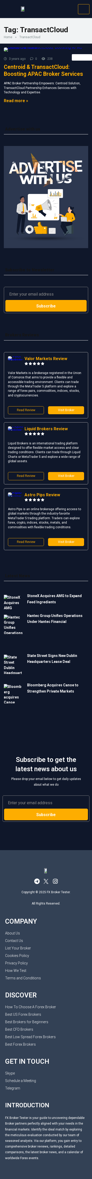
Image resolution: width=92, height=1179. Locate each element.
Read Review (26, 410)
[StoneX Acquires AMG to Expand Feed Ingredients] (13, 602)
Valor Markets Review (46, 358)
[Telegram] (37, 881)
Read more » (16, 100)
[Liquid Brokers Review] (16, 430)
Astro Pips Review (42, 494)
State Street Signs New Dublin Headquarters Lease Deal (52, 659)
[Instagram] (55, 881)
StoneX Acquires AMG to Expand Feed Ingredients (54, 599)
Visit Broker (66, 410)
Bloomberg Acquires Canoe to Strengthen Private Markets (52, 688)
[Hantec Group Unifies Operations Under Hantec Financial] (13, 633)
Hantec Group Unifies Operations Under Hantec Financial (55, 619)
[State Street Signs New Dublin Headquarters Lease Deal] (13, 667)
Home (8, 37)
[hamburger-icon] (83, 9)
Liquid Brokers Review (46, 428)
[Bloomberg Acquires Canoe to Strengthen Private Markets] (13, 694)
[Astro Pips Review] (16, 496)
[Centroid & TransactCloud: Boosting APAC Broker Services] (46, 49)
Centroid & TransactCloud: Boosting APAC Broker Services (43, 70)
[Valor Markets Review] (16, 360)
